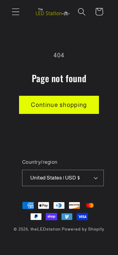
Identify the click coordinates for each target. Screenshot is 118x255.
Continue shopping (59, 105)
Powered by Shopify (83, 229)
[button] (15, 11)
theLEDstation (46, 229)
